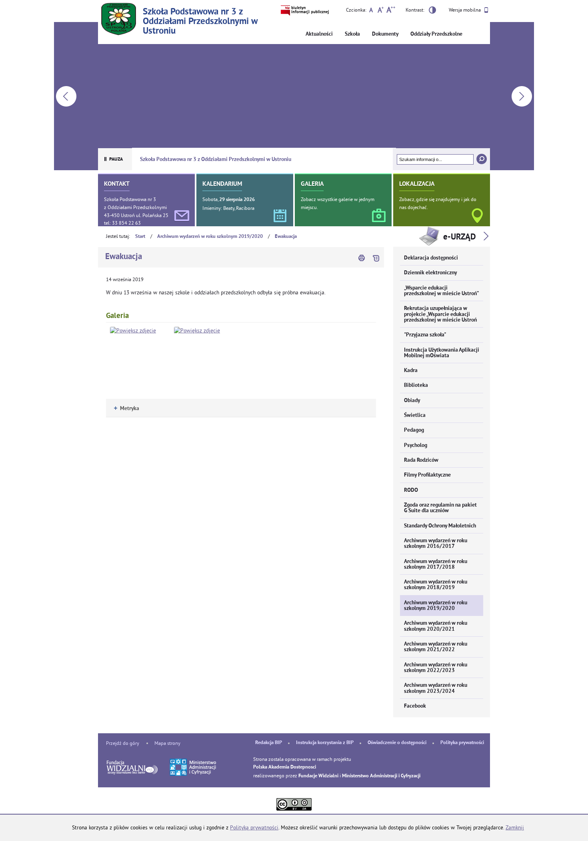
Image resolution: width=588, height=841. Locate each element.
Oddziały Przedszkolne (436, 34)
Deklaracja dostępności (431, 258)
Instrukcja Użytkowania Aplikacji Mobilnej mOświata (441, 353)
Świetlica (415, 415)
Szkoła (352, 34)
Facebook (415, 706)
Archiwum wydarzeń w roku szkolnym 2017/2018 (435, 564)
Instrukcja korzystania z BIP (325, 743)
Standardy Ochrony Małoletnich (440, 526)
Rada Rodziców (421, 460)
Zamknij (515, 827)
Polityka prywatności (462, 743)
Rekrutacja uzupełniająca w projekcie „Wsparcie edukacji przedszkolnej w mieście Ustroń (440, 314)
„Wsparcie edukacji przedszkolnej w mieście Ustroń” (441, 291)
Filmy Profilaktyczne (427, 475)
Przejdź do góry (122, 743)
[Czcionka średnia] (381, 11)
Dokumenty (385, 34)
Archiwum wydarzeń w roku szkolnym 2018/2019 (435, 585)
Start (140, 236)
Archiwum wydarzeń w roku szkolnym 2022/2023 (435, 668)
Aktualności (319, 34)
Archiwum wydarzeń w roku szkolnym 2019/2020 (210, 236)
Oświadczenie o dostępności (397, 743)
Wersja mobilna (465, 10)
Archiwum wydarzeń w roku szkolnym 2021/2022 (435, 647)
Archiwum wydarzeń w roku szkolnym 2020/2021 (435, 626)
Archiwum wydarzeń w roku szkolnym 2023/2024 (435, 688)
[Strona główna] (118, 20)
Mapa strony (167, 743)
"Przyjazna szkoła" (425, 335)
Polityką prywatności (254, 827)
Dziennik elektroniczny (430, 273)
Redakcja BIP (268, 743)
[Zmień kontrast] (432, 11)
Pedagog (414, 430)
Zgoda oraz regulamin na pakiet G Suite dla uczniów (440, 508)
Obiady (412, 400)
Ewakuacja (286, 236)
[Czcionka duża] (391, 11)
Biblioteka (416, 385)
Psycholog (415, 445)
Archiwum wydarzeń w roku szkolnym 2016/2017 (435, 543)
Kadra (411, 370)
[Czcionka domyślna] (371, 11)
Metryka (126, 408)
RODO (411, 490)
